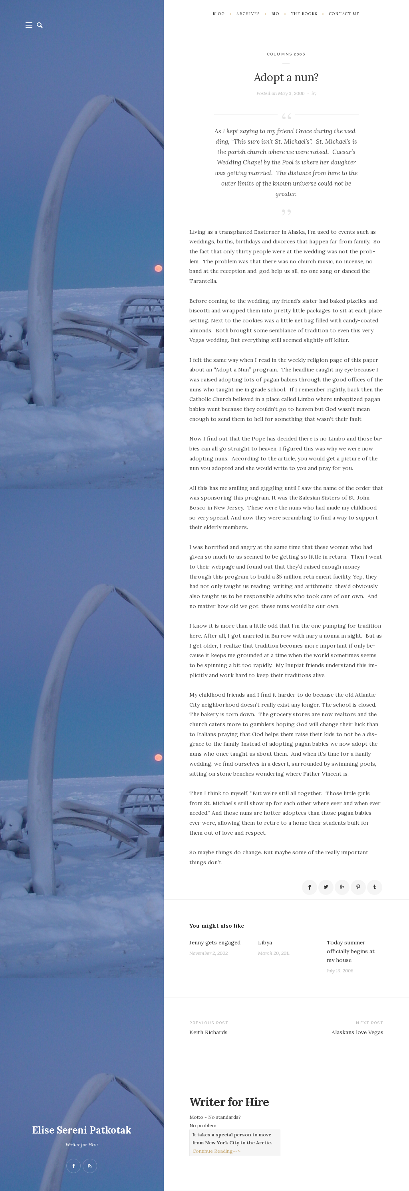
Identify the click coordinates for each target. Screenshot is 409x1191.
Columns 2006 (286, 54)
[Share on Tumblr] (374, 887)
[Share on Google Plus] (342, 887)
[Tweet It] (326, 887)
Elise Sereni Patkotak (81, 1130)
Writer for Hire (82, 1145)
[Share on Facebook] (309, 887)
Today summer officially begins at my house (351, 951)
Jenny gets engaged (214, 942)
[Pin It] (358, 887)
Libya (265, 942)
